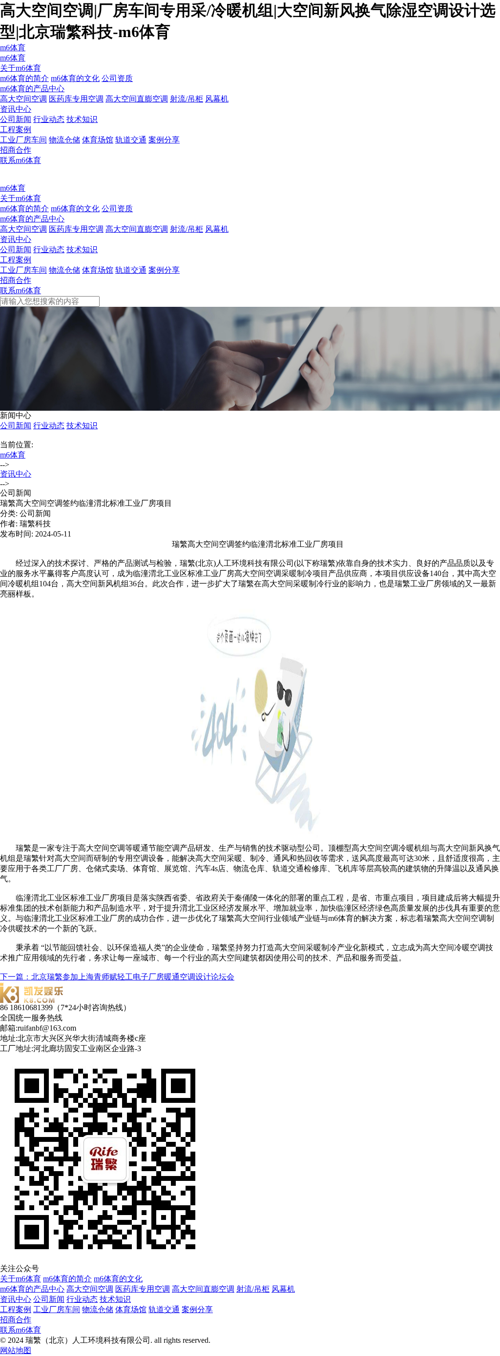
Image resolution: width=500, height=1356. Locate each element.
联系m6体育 (20, 160)
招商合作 (15, 150)
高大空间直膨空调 (136, 99)
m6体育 (12, 47)
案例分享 (164, 140)
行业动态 (48, 119)
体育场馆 (97, 140)
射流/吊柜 (186, 99)
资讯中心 (15, 109)
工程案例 (15, 129)
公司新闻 (15, 119)
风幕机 (217, 99)
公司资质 (117, 78)
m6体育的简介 (24, 78)
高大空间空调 (23, 99)
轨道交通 (130, 140)
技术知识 (82, 119)
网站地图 (15, 1350)
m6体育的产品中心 (32, 88)
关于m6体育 (20, 68)
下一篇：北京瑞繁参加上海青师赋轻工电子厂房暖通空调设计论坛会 (117, 977)
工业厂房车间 (23, 140)
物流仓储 (64, 140)
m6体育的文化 (75, 78)
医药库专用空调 (76, 99)
